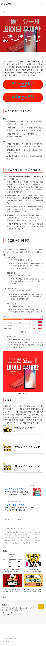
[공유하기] (9, 519)
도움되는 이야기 (10, 528)
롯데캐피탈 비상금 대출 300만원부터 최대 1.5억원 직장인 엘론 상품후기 (18, 541)
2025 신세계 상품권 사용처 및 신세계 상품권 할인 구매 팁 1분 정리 (18, 536)
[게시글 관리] (11, 519)
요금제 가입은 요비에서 (14, 504)
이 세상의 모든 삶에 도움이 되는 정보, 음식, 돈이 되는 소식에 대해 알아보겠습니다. (18, 609)
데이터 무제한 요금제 (23, 84)
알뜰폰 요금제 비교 (23, 97)
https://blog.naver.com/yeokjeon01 (18, 486)
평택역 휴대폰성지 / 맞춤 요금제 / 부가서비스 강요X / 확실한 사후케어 (16, 493)
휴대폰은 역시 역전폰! (14, 489)
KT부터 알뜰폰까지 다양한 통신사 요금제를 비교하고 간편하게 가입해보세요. (22, 508)
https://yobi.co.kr (11, 501)
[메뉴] (41, 4)
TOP (41, 639)
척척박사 (5, 605)
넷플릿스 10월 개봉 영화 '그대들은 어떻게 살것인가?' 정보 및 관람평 (18, 544)
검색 (37, 4)
